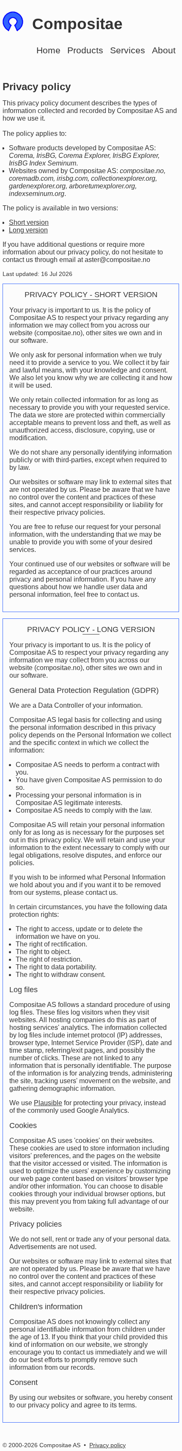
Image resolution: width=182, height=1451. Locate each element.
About (164, 50)
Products (85, 50)
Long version (28, 230)
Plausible (48, 1102)
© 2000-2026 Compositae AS (41, 1445)
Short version (29, 222)
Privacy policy (107, 1445)
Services (127, 50)
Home (48, 50)
